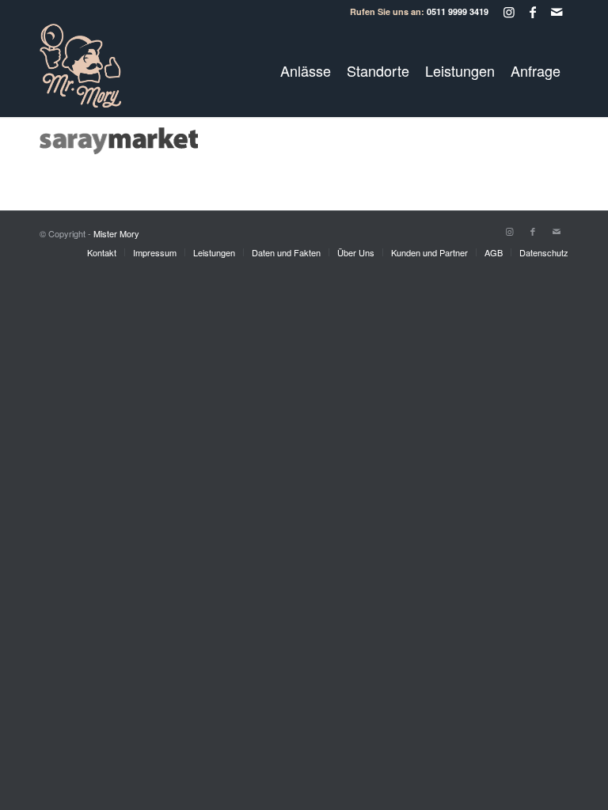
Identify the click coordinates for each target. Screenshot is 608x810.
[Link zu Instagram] (508, 12)
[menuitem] (305, 70)
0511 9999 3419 (457, 11)
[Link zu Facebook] (532, 12)
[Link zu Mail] (556, 12)
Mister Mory (116, 233)
